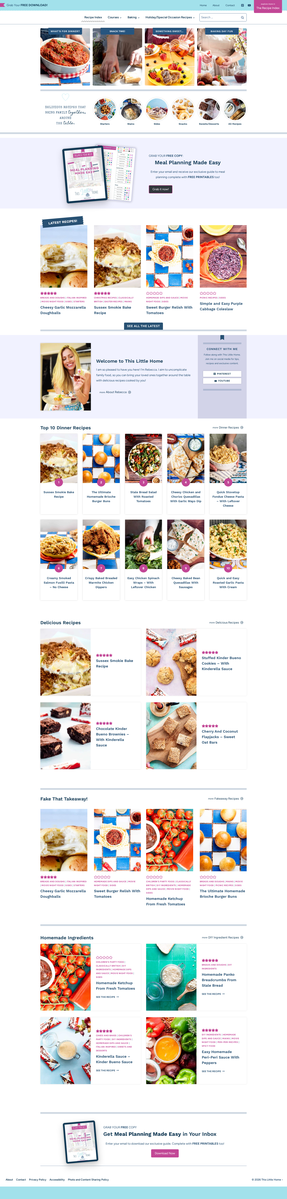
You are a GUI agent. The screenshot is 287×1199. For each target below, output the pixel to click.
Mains (128, 301)
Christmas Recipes (105, 297)
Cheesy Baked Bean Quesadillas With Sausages (186, 582)
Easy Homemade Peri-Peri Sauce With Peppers (220, 1057)
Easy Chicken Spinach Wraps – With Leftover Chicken (143, 582)
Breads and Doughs (52, 297)
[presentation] (63, 256)
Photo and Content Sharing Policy (88, 1179)
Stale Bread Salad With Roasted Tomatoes (143, 496)
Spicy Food (208, 1046)
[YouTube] (249, 5)
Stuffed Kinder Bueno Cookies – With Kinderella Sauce (221, 663)
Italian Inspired (77, 297)
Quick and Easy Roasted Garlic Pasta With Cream (228, 582)
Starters (79, 301)
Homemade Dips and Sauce (162, 297)
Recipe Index (93, 17)
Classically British (108, 966)
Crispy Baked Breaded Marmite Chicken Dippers (101, 582)
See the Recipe (106, 996)
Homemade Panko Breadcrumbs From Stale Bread (219, 979)
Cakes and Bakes (106, 1035)
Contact (230, 5)
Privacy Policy (37, 1179)
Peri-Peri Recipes (228, 1042)
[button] (42, 293)
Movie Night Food (52, 301)
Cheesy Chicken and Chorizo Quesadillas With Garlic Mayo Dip (185, 496)
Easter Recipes (113, 301)
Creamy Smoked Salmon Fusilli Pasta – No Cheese (59, 582)
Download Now (165, 1153)
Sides (68, 301)
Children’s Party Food (160, 881)
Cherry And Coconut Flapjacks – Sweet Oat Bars (220, 736)
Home (203, 5)
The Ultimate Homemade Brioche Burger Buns (101, 496)
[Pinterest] (242, 5)
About (216, 5)
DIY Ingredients (166, 885)
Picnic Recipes (209, 297)
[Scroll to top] (8, 1192)
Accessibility (57, 1179)
